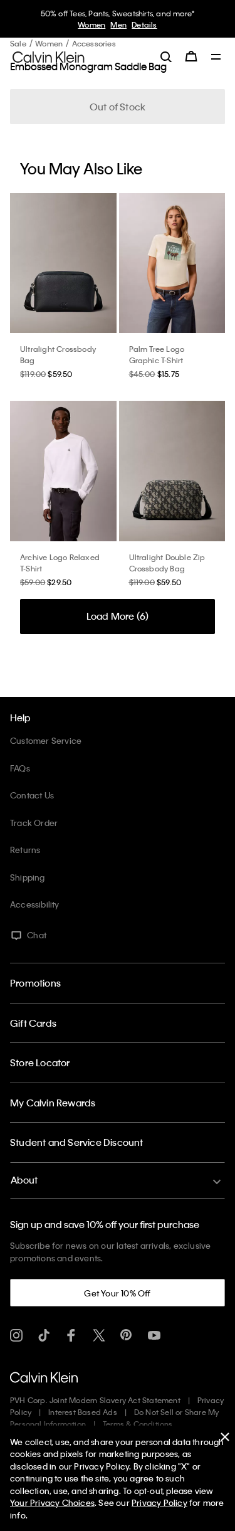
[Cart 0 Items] (191, 56)
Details (144, 24)
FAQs (20, 768)
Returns (25, 849)
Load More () (117, 616)
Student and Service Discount (77, 1142)
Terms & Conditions (138, 1424)
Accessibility (35, 904)
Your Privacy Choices (52, 1502)
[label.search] (166, 56)
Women (91, 24)
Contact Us (32, 795)
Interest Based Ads (82, 1412)
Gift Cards (33, 1023)
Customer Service (45, 740)
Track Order (34, 822)
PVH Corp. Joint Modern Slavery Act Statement (95, 1400)
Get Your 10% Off (117, 1293)
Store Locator (40, 1062)
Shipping (27, 877)
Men (118, 24)
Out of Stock (117, 106)
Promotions (35, 983)
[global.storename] (49, 55)
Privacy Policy (159, 1502)
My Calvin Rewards (52, 1102)
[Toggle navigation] (216, 57)
